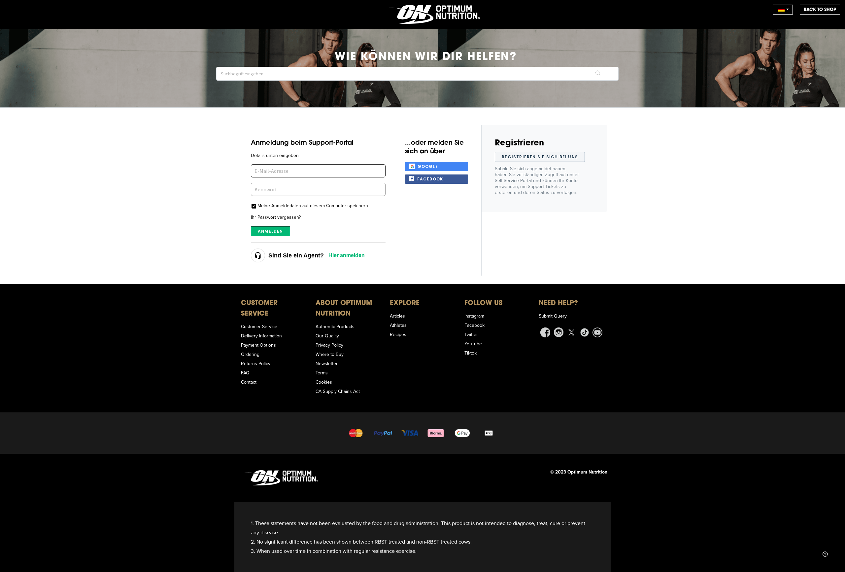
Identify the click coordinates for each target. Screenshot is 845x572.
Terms (322, 372)
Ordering (250, 354)
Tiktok (470, 353)
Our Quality (327, 335)
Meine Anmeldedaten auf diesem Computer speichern (312, 205)
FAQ (245, 372)
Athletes (398, 325)
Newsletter (327, 363)
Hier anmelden (346, 255)
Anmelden (270, 231)
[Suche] (598, 73)
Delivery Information (261, 335)
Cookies (324, 382)
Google (428, 166)
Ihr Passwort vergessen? (276, 217)
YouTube (473, 343)
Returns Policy (255, 363)
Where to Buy (330, 354)
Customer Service (259, 326)
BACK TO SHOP (820, 9)
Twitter (471, 334)
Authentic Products (335, 326)
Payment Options (258, 345)
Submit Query (553, 316)
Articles (397, 316)
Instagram (474, 316)
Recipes (398, 334)
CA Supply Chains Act (338, 391)
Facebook (430, 179)
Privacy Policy (329, 345)
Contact (248, 382)
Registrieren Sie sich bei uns (540, 157)
